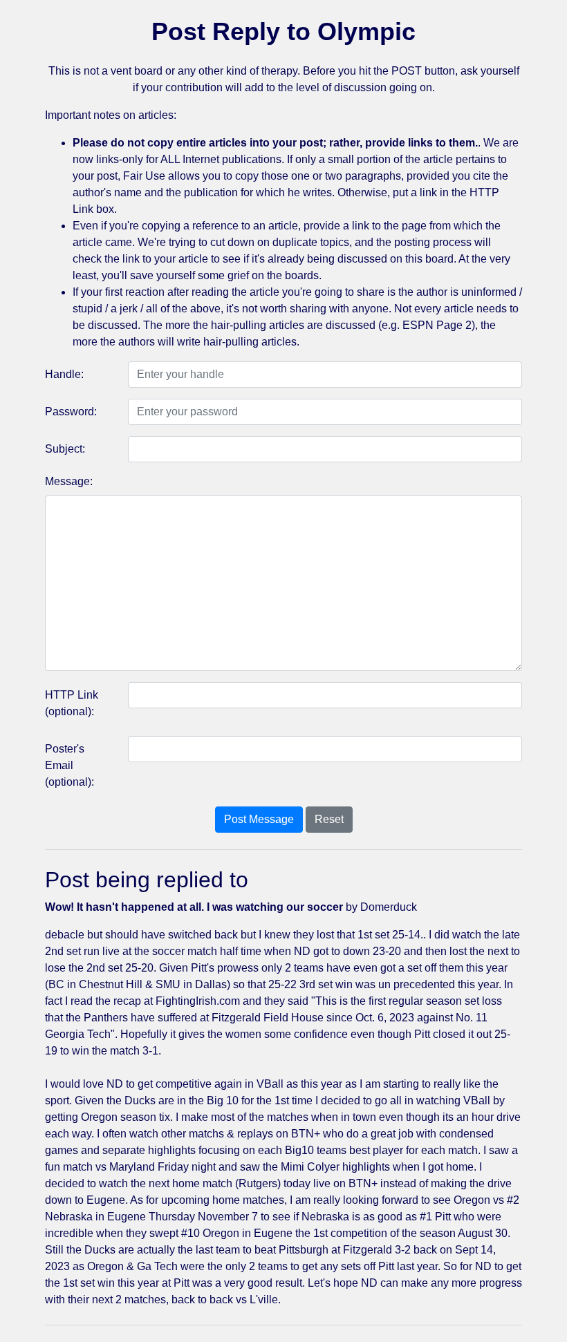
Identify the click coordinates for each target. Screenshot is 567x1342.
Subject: (65, 449)
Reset (329, 819)
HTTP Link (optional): (71, 703)
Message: (69, 481)
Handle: (64, 374)
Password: (71, 411)
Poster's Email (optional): (69, 765)
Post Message (259, 819)
